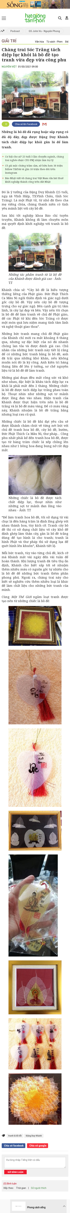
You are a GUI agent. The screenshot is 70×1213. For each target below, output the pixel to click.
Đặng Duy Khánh (34, 1135)
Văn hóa (39, 41)
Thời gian (21, 1188)
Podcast (15, 31)
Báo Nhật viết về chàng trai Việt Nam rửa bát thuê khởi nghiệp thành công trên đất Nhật (34, 180)
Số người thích (38, 1188)
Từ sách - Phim (54, 41)
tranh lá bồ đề (15, 1135)
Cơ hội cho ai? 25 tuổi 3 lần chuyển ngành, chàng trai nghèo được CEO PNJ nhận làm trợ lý (34, 158)
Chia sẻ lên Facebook (25, 124)
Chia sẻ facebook (13, 1145)
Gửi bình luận (15, 1172)
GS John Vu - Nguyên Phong (44, 31)
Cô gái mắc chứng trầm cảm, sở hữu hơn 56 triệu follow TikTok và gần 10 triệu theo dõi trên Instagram (34, 169)
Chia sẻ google (37, 1145)
